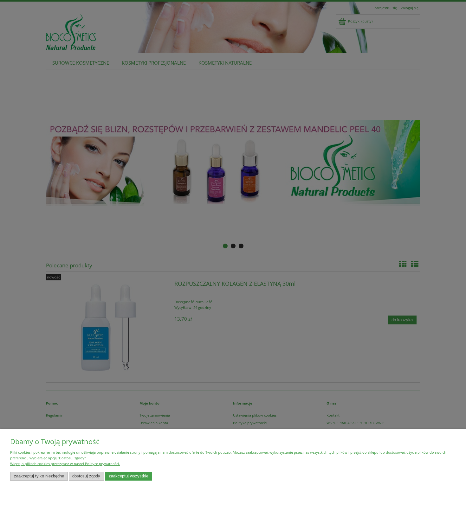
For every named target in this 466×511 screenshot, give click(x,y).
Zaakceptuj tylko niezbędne (39, 476)
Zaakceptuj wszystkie (128, 476)
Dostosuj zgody (86, 476)
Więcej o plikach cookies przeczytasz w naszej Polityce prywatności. (65, 463)
